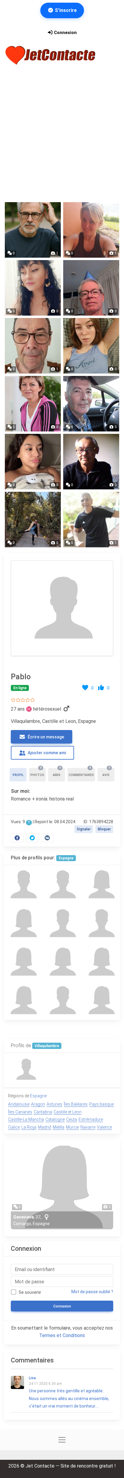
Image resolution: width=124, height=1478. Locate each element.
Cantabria (43, 1112)
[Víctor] (23, 884)
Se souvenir (30, 1292)
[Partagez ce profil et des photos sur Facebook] (17, 838)
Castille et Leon (68, 1112)
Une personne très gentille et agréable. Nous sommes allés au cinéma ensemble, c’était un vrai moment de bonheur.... (69, 1392)
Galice (14, 1127)
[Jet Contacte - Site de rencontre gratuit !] (51, 55)
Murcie (72, 1127)
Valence (104, 1127)
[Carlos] (62, 884)
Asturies (54, 1104)
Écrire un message (45, 737)
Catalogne (55, 1119)
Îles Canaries (20, 1112)
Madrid (44, 1127)
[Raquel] (23, 923)
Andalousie (18, 1104)
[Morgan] (23, 962)
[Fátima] (23, 1000)
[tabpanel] (62, 699)
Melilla (58, 1127)
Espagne (66, 858)
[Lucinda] (101, 962)
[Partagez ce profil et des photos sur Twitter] (32, 838)
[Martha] (101, 1000)
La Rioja (28, 1127)
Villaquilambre (47, 1046)
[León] (62, 923)
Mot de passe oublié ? (92, 1291)
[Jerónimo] (62, 1000)
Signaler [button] (84, 829)
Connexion (65, 32)
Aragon (38, 1104)
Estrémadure (91, 1119)
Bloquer (104, 829)
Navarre (87, 1127)
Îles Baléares (76, 1104)
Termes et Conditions (62, 1335)
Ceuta (71, 1119)
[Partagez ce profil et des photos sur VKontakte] (47, 838)
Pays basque (101, 1104)
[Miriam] (101, 884)
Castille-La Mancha (26, 1119)
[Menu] (111, 55)
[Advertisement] (62, 134)
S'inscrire (65, 10)
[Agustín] (101, 923)
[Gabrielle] (62, 962)
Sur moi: (20, 791)
